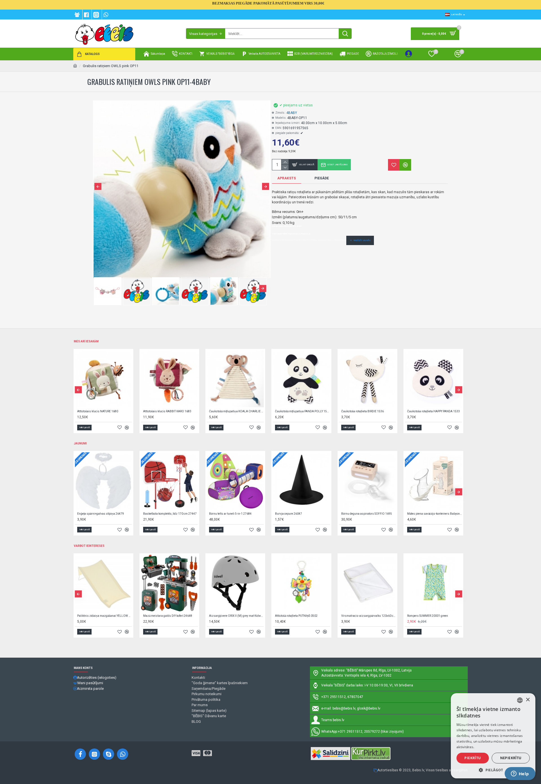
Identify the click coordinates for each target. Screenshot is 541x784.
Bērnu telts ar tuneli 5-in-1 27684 (230, 513)
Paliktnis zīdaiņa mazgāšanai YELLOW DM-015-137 (104, 615)
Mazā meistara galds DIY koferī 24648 (167, 615)
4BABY (291, 113)
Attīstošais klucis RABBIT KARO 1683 (167, 411)
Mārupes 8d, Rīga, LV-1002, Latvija (385, 670)
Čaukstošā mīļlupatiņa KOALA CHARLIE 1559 (236, 411)
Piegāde (321, 178)
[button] (97, 186)
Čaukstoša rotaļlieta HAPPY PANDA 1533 (433, 411)
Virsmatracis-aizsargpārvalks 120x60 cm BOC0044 (368, 615)
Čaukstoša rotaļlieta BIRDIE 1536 (362, 411)
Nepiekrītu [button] (511, 758)
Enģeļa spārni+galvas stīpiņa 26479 (100, 513)
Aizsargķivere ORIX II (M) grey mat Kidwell (236, 615)
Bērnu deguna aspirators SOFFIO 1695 (366, 513)
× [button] (528, 700)
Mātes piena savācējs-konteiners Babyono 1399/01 (434, 513)
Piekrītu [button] (472, 758)
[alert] (493, 735)
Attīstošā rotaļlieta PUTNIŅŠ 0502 (296, 615)
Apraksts (286, 178)
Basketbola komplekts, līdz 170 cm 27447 (170, 513)
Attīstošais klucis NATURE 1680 (97, 411)
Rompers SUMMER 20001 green (427, 615)
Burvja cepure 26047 (288, 513)
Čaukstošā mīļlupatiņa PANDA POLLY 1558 (302, 411)
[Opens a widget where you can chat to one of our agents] (519, 774)
